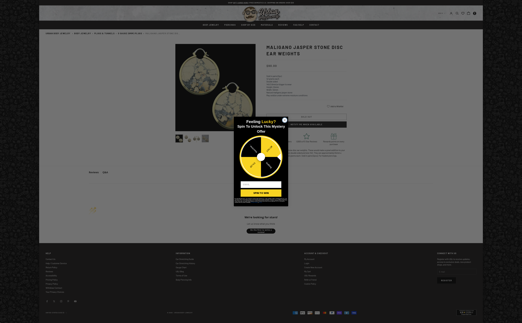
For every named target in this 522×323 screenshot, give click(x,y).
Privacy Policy (254, 202)
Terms (260, 202)
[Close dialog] (284, 120)
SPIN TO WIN (261, 193)
